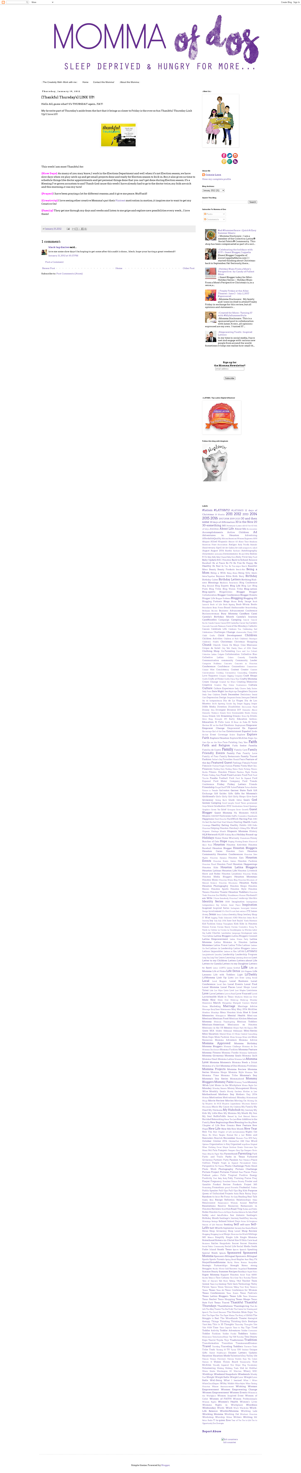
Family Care (240, 750)
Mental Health (236, 1015)
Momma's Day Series (215, 1078)
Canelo (211, 623)
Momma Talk (251, 1072)
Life (244, 967)
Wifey (223, 1383)
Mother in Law (250, 1091)
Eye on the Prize (214, 742)
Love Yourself (243, 993)
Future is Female (210, 790)
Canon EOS (225, 623)
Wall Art (244, 1368)
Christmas (226, 641)
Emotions (229, 725)
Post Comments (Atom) (69, 273)
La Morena (247, 930)
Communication (210, 660)
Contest (253, 670)
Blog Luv (246, 586)
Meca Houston (228, 1012)
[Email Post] (68, 229)
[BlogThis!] (76, 228)
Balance (253, 560)
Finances (207, 769)
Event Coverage (218, 734)
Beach (244, 566)
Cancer (246, 620)
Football (223, 778)
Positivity (207, 1178)
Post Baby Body (220, 1178)
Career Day (244, 623)
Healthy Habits (238, 825)
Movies (229, 1100)
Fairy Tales (243, 742)
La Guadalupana (234, 930)
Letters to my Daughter (235, 963)
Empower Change (213, 728)
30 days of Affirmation (222, 522)
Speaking (252, 1249)
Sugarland (242, 1269)
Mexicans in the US (212, 1028)
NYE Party (252, 1138)
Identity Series (212, 901)
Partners (218, 1160)
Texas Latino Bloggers (215, 1296)
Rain (241, 1193)
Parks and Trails (212, 1157)
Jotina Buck (252, 918)
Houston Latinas (211, 870)
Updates (253, 1353)
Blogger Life (208, 598)
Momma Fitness (211, 1052)
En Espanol (249, 728)
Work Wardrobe (240, 1408)
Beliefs (254, 573)
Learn (222, 957)
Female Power (249, 763)
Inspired (207, 908)
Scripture (253, 1221)
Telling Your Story (241, 1287)
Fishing (247, 769)
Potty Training (235, 1178)
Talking (232, 1281)
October (206, 1141)
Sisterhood (208, 1240)
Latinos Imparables (212, 951)
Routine (235, 1212)
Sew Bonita (246, 1228)
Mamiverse (207, 1003)
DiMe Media (209, 707)
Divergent (221, 710)
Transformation (210, 1343)
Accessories (252, 529)
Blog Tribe (215, 589)
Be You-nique (235, 566)
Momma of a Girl (211, 1066)
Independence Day (210, 905)
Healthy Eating (220, 825)
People (215, 1163)
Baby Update (209, 560)
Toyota (219, 1340)
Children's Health (210, 642)
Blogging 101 (250, 598)
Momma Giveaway (213, 1055)
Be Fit (229, 563)
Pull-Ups (223, 1190)
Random (207, 1196)
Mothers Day (226, 1094)
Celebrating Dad (250, 629)
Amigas (233, 544)
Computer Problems (212, 663)
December (233, 694)
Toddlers (243, 1333)
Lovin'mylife (209, 996)
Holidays (208, 837)
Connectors (252, 666)
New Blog (248, 1122)
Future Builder (251, 787)
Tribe (205, 1349)
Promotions (218, 1187)
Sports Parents (216, 1259)
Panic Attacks (208, 1154)
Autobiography (249, 550)
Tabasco (211, 1278)
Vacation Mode (221, 1355)
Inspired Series (221, 908)
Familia (253, 745)
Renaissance (208, 1203)
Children (251, 635)
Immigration (251, 902)
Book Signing (229, 604)
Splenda (222, 1253)
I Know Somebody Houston (225, 898)
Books (254, 604)
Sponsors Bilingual (224, 1256)
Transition (227, 1343)
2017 (221, 518)
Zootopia (220, 1423)
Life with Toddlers (224, 974)
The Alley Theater (213, 1309)
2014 (253, 514)
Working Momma (212, 1414)
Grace (210, 806)
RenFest (253, 1203)
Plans (254, 1172)
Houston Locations (232, 874)
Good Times (240, 803)
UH (239, 1349)
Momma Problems (247, 1066)
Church (217, 645)
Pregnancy (216, 1181)
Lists (230, 977)
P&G (210, 1150)
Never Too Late (230, 1119)
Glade (231, 800)
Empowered (233, 728)
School (223, 1221)
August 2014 (217, 550)
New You (207, 1132)
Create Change (210, 682)
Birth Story (238, 576)
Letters (232, 960)
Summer (252, 1268)
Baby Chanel (221, 557)
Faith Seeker (239, 745)
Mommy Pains (223, 1081)
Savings (214, 1221)
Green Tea (215, 809)
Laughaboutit (208, 954)
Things (215, 1321)
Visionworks (245, 1362)
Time (215, 1327)
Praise (248, 1178)
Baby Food (252, 557)
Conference (208, 666)
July (215, 921)
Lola (211, 990)
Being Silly (244, 573)
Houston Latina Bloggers (239, 867)
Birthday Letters (230, 579)
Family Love (250, 753)
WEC (254, 1371)
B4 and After (244, 554)
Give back (251, 796)
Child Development (230, 635)
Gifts (230, 793)
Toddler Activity (210, 1330)
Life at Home (219, 971)
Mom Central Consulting (246, 1034)
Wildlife (230, 1383)
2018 (226, 518)
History (253, 831)
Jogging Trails (217, 918)
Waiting (220, 1368)
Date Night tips (231, 691)
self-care (245, 1224)
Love (205, 993)
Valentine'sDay (238, 1356)
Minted (222, 1034)
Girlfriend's (208, 796)
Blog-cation (250, 589)
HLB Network (209, 834)
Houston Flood (209, 864)
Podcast (206, 1175)
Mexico (228, 1027)
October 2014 (220, 1141)
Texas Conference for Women (241, 1290)
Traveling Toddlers (232, 1346)
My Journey (247, 1110)
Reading (242, 1197)
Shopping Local (217, 1234)
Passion (234, 1160)
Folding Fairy (214, 775)
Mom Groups (236, 1037)
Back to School (240, 560)
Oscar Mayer (222, 1147)
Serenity (238, 1228)
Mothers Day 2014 (246, 1094)
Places (247, 1172)
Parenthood (231, 1153)
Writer (229, 1417)
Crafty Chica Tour (232, 679)
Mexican (207, 1018)
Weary (247, 1371)
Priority (241, 1181)
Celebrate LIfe (219, 629)
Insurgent (245, 908)
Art (223, 548)
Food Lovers (234, 775)
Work (229, 1408)
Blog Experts (222, 586)
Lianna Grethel (233, 968)
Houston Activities (237, 845)
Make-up (234, 1000)
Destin (238, 697)
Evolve (232, 735)
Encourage (207, 731)
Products (237, 1184)
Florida (254, 772)
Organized (235, 1144)
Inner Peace (234, 905)
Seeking (228, 1224)
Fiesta (236, 765)
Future (240, 787)
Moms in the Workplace (228, 1085)
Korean (213, 927)
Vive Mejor (235, 1365)
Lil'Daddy (251, 974)
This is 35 (217, 1324)
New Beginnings (219, 1122)
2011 (229, 514)
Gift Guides (220, 793)
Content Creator (239, 669)
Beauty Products (226, 569)
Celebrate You (234, 629)
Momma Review (236, 1069)
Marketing (215, 1006)
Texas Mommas (250, 1296)
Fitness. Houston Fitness (222, 772)
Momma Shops (219, 1072)
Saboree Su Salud (246, 1212)
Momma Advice (248, 1040)
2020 (237, 519)
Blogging (237, 598)
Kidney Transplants (224, 924)
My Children (235, 1107)
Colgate (221, 654)
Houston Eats (236, 858)
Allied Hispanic (218, 541)
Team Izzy (214, 1284)
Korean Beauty (223, 927)
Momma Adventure (226, 1040)
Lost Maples (240, 990)
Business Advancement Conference (238, 611)
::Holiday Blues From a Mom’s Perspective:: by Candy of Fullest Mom (236, 271)
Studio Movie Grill (221, 1269)
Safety (205, 1215)
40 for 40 (249, 526)
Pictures (224, 1172)
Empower (251, 725)
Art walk (238, 548)
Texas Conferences (213, 1293)
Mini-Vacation (210, 1034)
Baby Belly (212, 557)
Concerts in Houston (246, 663)
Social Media (244, 1246)
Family (227, 749)
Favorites (227, 759)
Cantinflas (234, 623)
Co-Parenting (228, 651)
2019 (232, 518)
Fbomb (236, 759)
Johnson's (228, 918)
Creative (207, 685)
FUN (227, 787)
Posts (209, 214)
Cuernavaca (241, 685)
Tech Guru (232, 1284)
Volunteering (209, 1368)
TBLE (238, 1281)
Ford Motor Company (226, 781)
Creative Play (220, 685)
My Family (247, 1107)
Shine (205, 1231)
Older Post (189, 268)
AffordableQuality (211, 538)
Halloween (225, 816)
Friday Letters (236, 784)
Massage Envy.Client (211, 1009)
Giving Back (221, 800)
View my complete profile (216, 179)
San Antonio (237, 1215)
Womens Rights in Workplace (222, 1405)
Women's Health (228, 1401)
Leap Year (214, 958)
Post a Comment (54, 262)
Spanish (243, 1249)
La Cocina (222, 930)
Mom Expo (208, 1037)
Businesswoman (210, 613)
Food (223, 775)
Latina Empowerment (215, 939)
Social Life (230, 1246)
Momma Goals (233, 1055)
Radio (236, 1194)
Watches (238, 1371)
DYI (225, 719)
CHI (255, 632)
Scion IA (244, 1221)
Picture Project (210, 1172)
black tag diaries (58, 247)
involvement (215, 911)
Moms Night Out (249, 1085)
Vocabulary (252, 1365)
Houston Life (229, 870)
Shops (227, 1234)
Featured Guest (221, 762)
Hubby (223, 895)
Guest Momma (223, 812)
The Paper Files (212, 1315)
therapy (206, 1321)
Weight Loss (236, 1377)
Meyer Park (238, 1028)
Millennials (238, 1031)
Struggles (207, 1268)
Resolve (222, 1206)
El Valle (252, 722)
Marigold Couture (241, 1003)
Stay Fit (253, 1259)
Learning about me (243, 958)
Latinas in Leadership (221, 948)
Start (247, 1259)
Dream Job (214, 716)
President (227, 1181)
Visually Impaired (221, 1365)
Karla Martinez (250, 921)
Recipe (219, 1199)
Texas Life (236, 1296)
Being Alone (232, 573)
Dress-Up (245, 716)
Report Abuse (211, 1431)
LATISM (241, 951)
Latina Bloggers (222, 936)
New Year (250, 1128)
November (229, 1138)
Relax (255, 1200)
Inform (224, 905)
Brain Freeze (218, 608)
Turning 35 (221, 1350)
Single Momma (248, 1237)
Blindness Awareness (229, 583)
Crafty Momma (248, 679)
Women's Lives (248, 1402)
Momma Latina (226, 1059)
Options (205, 1144)
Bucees (214, 611)
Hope (223, 841)
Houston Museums (228, 883)
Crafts (205, 679)
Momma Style (236, 1072)
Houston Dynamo (218, 858)
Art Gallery (230, 548)
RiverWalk (226, 1209)
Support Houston (230, 1275)
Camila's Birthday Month (218, 616)
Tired (254, 1327)
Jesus (212, 914)
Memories (208, 1015)
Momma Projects (214, 1069)
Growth (245, 809)
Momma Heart (209, 1059)
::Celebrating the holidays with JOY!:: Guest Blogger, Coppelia (235, 251)
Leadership (228, 954)
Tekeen (221, 1287)
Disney (205, 710)
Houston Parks (248, 883)
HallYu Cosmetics (239, 816)
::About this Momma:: (129, 82)
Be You (225, 566)
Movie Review (216, 1100)
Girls (218, 796)
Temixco (253, 1287)
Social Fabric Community (213, 1246)
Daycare (253, 691)
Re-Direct (216, 1197)
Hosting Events (241, 841)
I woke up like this (247, 898)
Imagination (238, 901)
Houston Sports (220, 889)
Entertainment (233, 731)
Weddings (207, 1374)
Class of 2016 (244, 648)
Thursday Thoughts (244, 1324)
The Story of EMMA (244, 1315)
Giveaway (207, 800)
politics (215, 1175)
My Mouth (242, 1113)
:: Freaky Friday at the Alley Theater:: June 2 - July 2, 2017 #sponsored (233, 293)
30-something (211, 525)
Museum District (249, 1104)
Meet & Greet (250, 1012)
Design (222, 697)
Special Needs (210, 1253)
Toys (226, 1340)
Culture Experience (224, 688)
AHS (255, 538)
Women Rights (209, 1402)
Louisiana (252, 990)
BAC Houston (224, 560)
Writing (247, 1417)
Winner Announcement (223, 1386)
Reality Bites (208, 1200)
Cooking (220, 673)
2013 (245, 514)
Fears (242, 759)
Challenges (219, 632)
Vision (217, 1361)
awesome (219, 554)
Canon (217, 623)
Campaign (223, 620)
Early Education (238, 719)
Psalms (254, 1187)
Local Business (239, 981)
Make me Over (250, 997)
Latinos (254, 948)
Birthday (251, 576)
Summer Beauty (210, 1271)
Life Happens (246, 971)
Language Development (242, 933)
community (227, 660)
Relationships (243, 1200)
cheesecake (241, 632)
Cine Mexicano (249, 645)
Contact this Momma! (103, 82)
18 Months (220, 514)
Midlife (219, 1031)
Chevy (249, 632)
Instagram (235, 908)
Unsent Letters (237, 1352)
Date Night (218, 691)
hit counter (229, 1442)
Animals (253, 545)
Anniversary (208, 548)
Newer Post (48, 268)
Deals (204, 694)
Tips (248, 1327)
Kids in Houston (248, 924)
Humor (242, 895)
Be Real (216, 566)
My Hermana (215, 1110)
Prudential (244, 1187)
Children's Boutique (248, 639)
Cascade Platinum (218, 626)
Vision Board (230, 1362)
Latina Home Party (239, 939)
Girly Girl (227, 796)
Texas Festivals (248, 1293)
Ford (231, 778)
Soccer (235, 1243)
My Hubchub (231, 1109)
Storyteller (252, 1262)
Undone (245, 1350)
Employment (240, 725)
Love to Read (229, 994)
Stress (245, 1265)
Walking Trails (232, 1368)
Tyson (233, 1350)
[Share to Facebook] (82, 228)
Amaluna (253, 542)
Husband (251, 895)
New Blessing (236, 1122)
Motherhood (209, 1094)
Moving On (240, 1100)
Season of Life (208, 1225)
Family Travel (249, 756)
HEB (249, 825)
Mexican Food (221, 1018)
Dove (229, 713)
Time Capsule (225, 1327)
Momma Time (210, 1075)
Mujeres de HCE (213, 1104)
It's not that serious (237, 911)
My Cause (224, 1107)
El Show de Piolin (239, 722)
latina (210, 936)
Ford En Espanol (243, 778)
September (228, 1228)
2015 (206, 518)
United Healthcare (217, 1353)
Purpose (252, 1190)
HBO (255, 819)
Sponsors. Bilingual (246, 1256)
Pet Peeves (219, 1166)
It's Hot (225, 911)
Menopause (221, 1016)
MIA (212, 1031)
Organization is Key (219, 1144)
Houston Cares (212, 851)
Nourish (218, 1138)
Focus (205, 775)
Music (215, 1107)
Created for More (227, 682)
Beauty (212, 569)
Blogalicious (225, 592)
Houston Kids (210, 867)
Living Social (251, 978)
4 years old (240, 526)
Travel (206, 1346)
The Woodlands (229, 1318)
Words (220, 1408)
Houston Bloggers (245, 848)
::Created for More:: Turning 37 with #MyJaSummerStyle (235, 314)
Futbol (233, 787)
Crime (231, 685)
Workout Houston (248, 1414)
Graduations (237, 806)
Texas (212, 1290)
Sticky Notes (233, 1262)
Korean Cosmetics (239, 927)
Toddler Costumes (249, 1330)
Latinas (246, 945)
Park (254, 1154)
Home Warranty (230, 838)
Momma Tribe (229, 1075)
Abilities (214, 529)
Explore (241, 734)
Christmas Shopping (245, 642)
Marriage (229, 1006)
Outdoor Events (236, 1147)
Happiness (208, 819)
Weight (210, 1377)
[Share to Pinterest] (85, 228)
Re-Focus (225, 1197)
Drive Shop (207, 719)
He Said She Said (209, 822)
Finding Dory (219, 769)
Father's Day (217, 759)
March (217, 1003)
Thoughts (229, 1324)
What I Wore (250, 1380)
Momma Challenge (232, 1046)
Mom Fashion (221, 1037)
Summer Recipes (228, 1271)
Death (224, 694)
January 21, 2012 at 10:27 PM (63, 255)
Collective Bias (249, 654)
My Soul (207, 1116)
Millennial (227, 1031)
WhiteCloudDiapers (210, 1383)
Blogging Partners (212, 601)
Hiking (243, 828)
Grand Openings (250, 806)
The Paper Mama (227, 1315)
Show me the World (239, 1234)
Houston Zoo (213, 895)
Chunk (206, 644)
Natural (246, 1116)
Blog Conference (248, 582)
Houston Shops (238, 886)
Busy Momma (229, 613)
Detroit (253, 697)
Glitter (239, 800)
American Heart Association (214, 545)
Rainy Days (251, 1193)
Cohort (254, 651)
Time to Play (238, 1327)
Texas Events (232, 1293)
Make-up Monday (248, 1000)
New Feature (243, 1125)
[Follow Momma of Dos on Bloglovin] (214, 480)
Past (241, 1160)
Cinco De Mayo (230, 645)
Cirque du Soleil (211, 648)
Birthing (246, 579)
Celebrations (207, 632)
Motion (205, 1097)
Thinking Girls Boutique (244, 1321)
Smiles (214, 1243)
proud (227, 1187)
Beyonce (220, 576)
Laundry (218, 954)
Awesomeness (230, 554)
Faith (252, 742)
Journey (205, 921)
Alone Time (244, 542)
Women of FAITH (220, 1398)
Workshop (208, 1417)
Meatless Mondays (210, 1012)
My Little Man (215, 1113)
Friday (220, 784)
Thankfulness (225, 1306)
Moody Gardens (234, 1091)
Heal (219, 822)
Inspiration (249, 904)
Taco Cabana (222, 1278)
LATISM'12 (251, 951)
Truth (212, 1349)
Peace (254, 1160)
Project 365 (250, 1184)
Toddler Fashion (211, 1333)
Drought (218, 719)
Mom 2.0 (230, 1034)
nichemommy (239, 1132)
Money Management (238, 1088)
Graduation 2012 (222, 806)
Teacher (246, 1281)
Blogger (241, 592)
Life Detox (233, 971)
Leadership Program (246, 954)
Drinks (253, 716)
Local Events (235, 984)
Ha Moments (241, 813)
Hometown (245, 838)
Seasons (219, 1225)
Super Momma (210, 1274)
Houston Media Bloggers (217, 877)
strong (254, 1265)
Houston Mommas (245, 876)
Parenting (244, 1153)
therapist (252, 1318)
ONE (242, 1141)
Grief (223, 809)
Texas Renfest (209, 1299)
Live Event (239, 978)
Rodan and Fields (250, 1209)
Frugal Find (220, 787)
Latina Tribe (235, 945)
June (229, 920)
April (219, 548)
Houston (219, 844)
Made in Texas (226, 997)
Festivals (229, 766)
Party (226, 1160)
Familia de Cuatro (211, 750)
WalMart (253, 1368)
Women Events (238, 1392)
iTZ (248, 911)
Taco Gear (234, 1278)
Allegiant (206, 542)
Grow (238, 809)
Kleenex (205, 927)
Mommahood (237, 1079)
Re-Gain (234, 1197)
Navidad (206, 1119)
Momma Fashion (229, 1049)
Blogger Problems (223, 598)
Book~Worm (243, 604)
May (233, 1009)
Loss (226, 990)
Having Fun (245, 819)
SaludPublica (222, 1215)
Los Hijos (218, 990)
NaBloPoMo (219, 1116)
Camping (236, 619)
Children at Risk (231, 639)
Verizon (230, 1359)
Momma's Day (248, 1075)
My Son (253, 1113)
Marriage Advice (247, 1006)
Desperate (231, 697)
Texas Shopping (226, 1299)
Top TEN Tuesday (236, 1337)
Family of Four (210, 756)
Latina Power (221, 945)
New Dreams (228, 1125)
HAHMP (215, 816)
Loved (254, 994)
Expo (250, 738)
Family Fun (234, 753)
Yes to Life (246, 1420)
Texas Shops (243, 1299)
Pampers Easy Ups (236, 1150)
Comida (253, 657)
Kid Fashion (208, 924)
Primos (234, 1181)
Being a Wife (218, 573)
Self (236, 1224)
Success (233, 1268)
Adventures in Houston (220, 535)
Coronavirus (230, 673)
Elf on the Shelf (217, 725)
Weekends (244, 1374)
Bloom (234, 601)
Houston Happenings (245, 864)
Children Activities (212, 638)
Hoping (231, 841)
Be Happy (248, 563)
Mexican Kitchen (238, 1018)
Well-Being (216, 1380)
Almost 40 (233, 542)
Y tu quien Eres (222, 1420)
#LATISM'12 (222, 510)
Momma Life (240, 1059)
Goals (246, 800)
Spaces (236, 1249)
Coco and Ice (243, 651)
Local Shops (243, 987)
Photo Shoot (251, 1166)
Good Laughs (228, 803)
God (254, 799)
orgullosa (246, 1144)
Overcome (248, 1147)
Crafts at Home (216, 679)
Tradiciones (236, 1340)
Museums (206, 1107)
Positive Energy (248, 1175)
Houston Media (250, 874)
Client (254, 648)
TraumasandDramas (246, 1343)
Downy (254, 713)
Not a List (239, 1135)
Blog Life (235, 585)
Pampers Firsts (250, 1150)
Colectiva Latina (209, 654)
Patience (247, 1160)
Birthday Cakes (210, 579)
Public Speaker (210, 1190)
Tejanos (213, 1287)
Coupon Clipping (226, 676)
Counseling (242, 673)
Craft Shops (250, 675)
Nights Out (251, 1132)
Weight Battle (222, 1377)
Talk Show (223, 1281)
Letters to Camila (212, 963)
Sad (255, 1212)
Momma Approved (216, 1043)
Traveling (216, 1346)
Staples (240, 1259)
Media (239, 1012)
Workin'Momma (229, 1411)
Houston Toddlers (238, 892)
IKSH (227, 902)
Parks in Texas (235, 1156)
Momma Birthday (245, 1043)
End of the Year (219, 731)
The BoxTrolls (227, 1309)
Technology (244, 1284)
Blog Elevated (208, 586)
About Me (240, 529)
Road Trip (236, 1209)
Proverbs (234, 1187)
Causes (206, 629)
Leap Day (206, 958)
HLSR (221, 834)
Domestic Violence (210, 713)
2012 (237, 514)
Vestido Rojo (241, 1359)
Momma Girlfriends (248, 1053)
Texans (205, 1290)
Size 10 (238, 1240)
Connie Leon (213, 175)
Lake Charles (213, 933)
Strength (234, 1265)
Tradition (250, 1339)
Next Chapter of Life (222, 1132)
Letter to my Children (214, 960)
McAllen (252, 1009)
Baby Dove (231, 557)
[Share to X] (79, 228)
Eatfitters (253, 719)
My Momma (230, 1113)
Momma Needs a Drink (244, 1062)
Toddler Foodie (229, 1334)
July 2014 (222, 921)
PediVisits (206, 1163)
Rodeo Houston (210, 1212)
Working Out (231, 1414)
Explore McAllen (239, 738)
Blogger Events (248, 595)
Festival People (218, 766)
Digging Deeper (250, 704)
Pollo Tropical (228, 1175)
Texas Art (220, 1290)
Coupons (239, 676)
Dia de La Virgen (233, 700)
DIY (239, 710)
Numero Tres (242, 1138)
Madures (239, 997)
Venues (205, 1359)
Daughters (243, 691)
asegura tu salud (250, 548)
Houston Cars (235, 851)
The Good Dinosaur (217, 1312)
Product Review (222, 1184)
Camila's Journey (246, 616)
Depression (213, 697)
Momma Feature (247, 1049)
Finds (240, 769)
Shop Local (234, 1231)
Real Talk (252, 1197)
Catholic (252, 626)
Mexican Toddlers (247, 1021)
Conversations (208, 673)
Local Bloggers (219, 981)
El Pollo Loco (222, 722)
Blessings (213, 582)
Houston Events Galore (224, 861)
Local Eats (221, 984)
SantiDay (244, 1218)
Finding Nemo (231, 769)
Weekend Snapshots (225, 1374)
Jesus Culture (223, 914)
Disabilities (234, 707)
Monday (207, 1088)
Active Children (238, 532)
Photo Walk (209, 1169)
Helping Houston (220, 828)
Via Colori (252, 1359)
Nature (254, 1116)
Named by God (234, 1116)
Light (240, 974)
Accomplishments (212, 532)
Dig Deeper (238, 704)
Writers (237, 1417)
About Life (226, 528)
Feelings (237, 763)
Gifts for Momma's (246, 793)
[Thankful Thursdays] (118, 146)
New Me (226, 1129)
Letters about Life (247, 960)
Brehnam (206, 611)
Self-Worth (216, 1228)
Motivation (215, 1097)
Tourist (212, 1340)
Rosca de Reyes (224, 1212)
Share (254, 1228)
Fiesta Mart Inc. (249, 766)
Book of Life (216, 604)
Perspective (208, 1166)
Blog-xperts (208, 592)
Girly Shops (239, 796)
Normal (230, 1135)
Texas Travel (221, 1302)
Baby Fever (242, 557)
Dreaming (226, 716)
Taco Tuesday (245, 1278)
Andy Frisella (243, 545)
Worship (220, 1417)
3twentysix (230, 526)
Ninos (204, 1135)
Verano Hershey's (218, 1359)
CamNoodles (209, 619)
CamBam (244, 613)
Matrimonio (225, 1009)
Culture (207, 688)
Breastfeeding (251, 608)
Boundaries (207, 608)
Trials (254, 1346)
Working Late (249, 1411)
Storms (244, 1262)
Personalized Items (248, 1163)
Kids (236, 924)
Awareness (208, 554)
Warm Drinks (208, 1371)
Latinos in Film (230, 951)
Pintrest (121, 200)
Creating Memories (247, 682)
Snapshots (225, 1243)
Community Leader (246, 660)
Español (246, 731)
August (205, 550)
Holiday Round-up (247, 834)
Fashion (206, 759)
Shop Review (249, 1231)
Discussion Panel (249, 707)
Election (205, 725)
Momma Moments (220, 1062)
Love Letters (216, 993)
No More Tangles (217, 1135)
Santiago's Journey (229, 1218)
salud (213, 1215)
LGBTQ (222, 968)
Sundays (242, 1271)
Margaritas (227, 1003)
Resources (233, 1206)
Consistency (222, 669)
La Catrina (212, 930)
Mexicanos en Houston (242, 1024)
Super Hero (252, 1272)
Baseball (206, 563)
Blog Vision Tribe (233, 589)
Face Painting (230, 742)
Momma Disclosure (210, 1050)
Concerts (228, 663)
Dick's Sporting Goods (222, 704)
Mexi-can (252, 1015)
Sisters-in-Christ (224, 1240)
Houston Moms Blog (228, 880)
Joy (211, 920)
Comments (212, 219)
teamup (223, 1284)
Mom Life (246, 1037)
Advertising (251, 535)
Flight (247, 772)
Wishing (241, 1386)
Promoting (206, 1187)
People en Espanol (229, 1163)
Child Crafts (208, 635)
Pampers (222, 1150)
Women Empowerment (215, 1392)
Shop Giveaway (218, 1231)
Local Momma (210, 987)
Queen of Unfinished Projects (217, 1193)
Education (208, 722)
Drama (205, 716)
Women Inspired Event (230, 1396)
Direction (222, 707)
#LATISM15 (237, 510)
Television (228, 1287)
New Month (237, 1129)
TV (228, 1349)
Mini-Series (250, 1030)
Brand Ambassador (234, 607)
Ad (255, 532)
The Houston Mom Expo (240, 1312)
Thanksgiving (241, 1306)
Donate (223, 713)
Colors (231, 657)
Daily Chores (240, 688)
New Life (215, 1128)
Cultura (252, 685)
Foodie (214, 778)
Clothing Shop (210, 651)
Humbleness (233, 895)
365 (224, 525)
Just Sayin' (237, 920)
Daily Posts (206, 691)
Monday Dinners (219, 1088)
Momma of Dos (229, 1066)
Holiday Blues (230, 835)
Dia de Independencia (212, 701)
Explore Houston (219, 738)
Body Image (244, 601)
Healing (238, 822)
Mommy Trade (240, 1082)
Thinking (225, 1321)
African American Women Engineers (237, 538)
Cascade (206, 626)
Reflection (229, 1200)
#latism (207, 510)
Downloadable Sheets (241, 713)
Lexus (215, 968)
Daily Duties (252, 688)
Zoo (214, 1423)
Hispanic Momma (237, 831)
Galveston (224, 790)
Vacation (207, 1355)
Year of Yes (236, 1420)
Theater (243, 1318)
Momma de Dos (249, 1046)
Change (230, 632)
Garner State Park (241, 790)
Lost (232, 990)
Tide (255, 1324)
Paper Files (219, 1154)
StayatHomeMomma (214, 1262)
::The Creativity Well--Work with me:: (60, 82)
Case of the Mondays (237, 626)
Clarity (234, 648)
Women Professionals (245, 1399)
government (252, 803)
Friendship (208, 787)
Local (205, 980)
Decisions (245, 694)
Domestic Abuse (249, 710)
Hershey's (234, 828)
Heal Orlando (227, 822)
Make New (209, 1000)
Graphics (206, 809)
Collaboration (232, 654)
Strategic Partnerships (214, 1265)
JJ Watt (206, 917)
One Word (251, 1141)
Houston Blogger (222, 848)
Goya (204, 806)
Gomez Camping (211, 803)
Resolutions (209, 1206)
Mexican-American (213, 1024)
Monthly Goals (217, 1091)
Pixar (241, 1172)
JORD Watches (239, 918)
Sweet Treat (245, 1275)
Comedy (241, 657)
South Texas (224, 1249)
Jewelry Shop (236, 914)
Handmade (252, 816)
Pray (254, 1178)
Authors (236, 551)
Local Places (228, 987)
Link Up (221, 977)
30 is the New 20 (246, 521)
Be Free (237, 563)
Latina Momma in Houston (230, 942)
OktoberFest (234, 1141)
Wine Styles (240, 1383)
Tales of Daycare (210, 1281)
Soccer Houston (248, 1243)
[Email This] (73, 228)
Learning (230, 957)
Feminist (206, 766)
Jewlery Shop (250, 914)
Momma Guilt (249, 1055)
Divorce (231, 710)
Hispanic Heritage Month (214, 831)
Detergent (245, 697)
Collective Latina (213, 657)
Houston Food (224, 864)
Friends (253, 784)
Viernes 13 (207, 1362)
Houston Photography (215, 886)
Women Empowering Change (239, 1389)
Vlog (244, 1365)
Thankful (236, 1302)
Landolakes (226, 933)
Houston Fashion (247, 861)
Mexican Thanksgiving (224, 1022)
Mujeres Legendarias (231, 1104)
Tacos (254, 1278)
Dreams (237, 716)
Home (85, 82)
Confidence (223, 666)
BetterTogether (208, 576)
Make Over (223, 1000)
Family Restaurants (229, 756)
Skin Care (247, 1240)
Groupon (231, 809)
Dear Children (214, 694)
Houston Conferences (230, 854)
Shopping (206, 1234)
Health (247, 822)
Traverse (247, 1346)
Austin (228, 550)
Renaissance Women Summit (232, 1203)
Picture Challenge (246, 1169)
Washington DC (224, 1371)
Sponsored (234, 1252)
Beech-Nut (240, 569)
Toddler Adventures (230, 1330)
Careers (253, 623)
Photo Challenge (234, 1166)
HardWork (232, 819)
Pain (215, 1150)
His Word (251, 828)
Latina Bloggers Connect (244, 936)
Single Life (232, 1237)
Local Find (250, 984)
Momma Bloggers (212, 1046)
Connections (238, 666)
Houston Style (238, 889)
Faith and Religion (216, 745)
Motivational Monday (234, 1097)
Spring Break (230, 1259)
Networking (217, 1119)
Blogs (227, 601)
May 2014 (242, 1009)
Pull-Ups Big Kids (238, 1190)
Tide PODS (207, 1327)
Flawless (240, 772)
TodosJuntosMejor (220, 1337)
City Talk (226, 648)
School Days (233, 1221)
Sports (205, 1259)
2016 (214, 518)
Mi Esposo (248, 1028)
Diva (212, 710)
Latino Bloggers (241, 948)
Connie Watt (208, 670)
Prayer (206, 1181)
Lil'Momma (208, 977)
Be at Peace (218, 563)
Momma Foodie (230, 1053)
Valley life (251, 1356)
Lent (254, 957)
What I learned (233, 1380)
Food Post (247, 775)
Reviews (216, 1209)
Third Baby (207, 1324)
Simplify (219, 1237)
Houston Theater (219, 892)
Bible (228, 576)
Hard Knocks (220, 819)
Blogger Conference (228, 595)
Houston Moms (210, 880)
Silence (211, 1237)
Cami (254, 613)
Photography (226, 1169)
